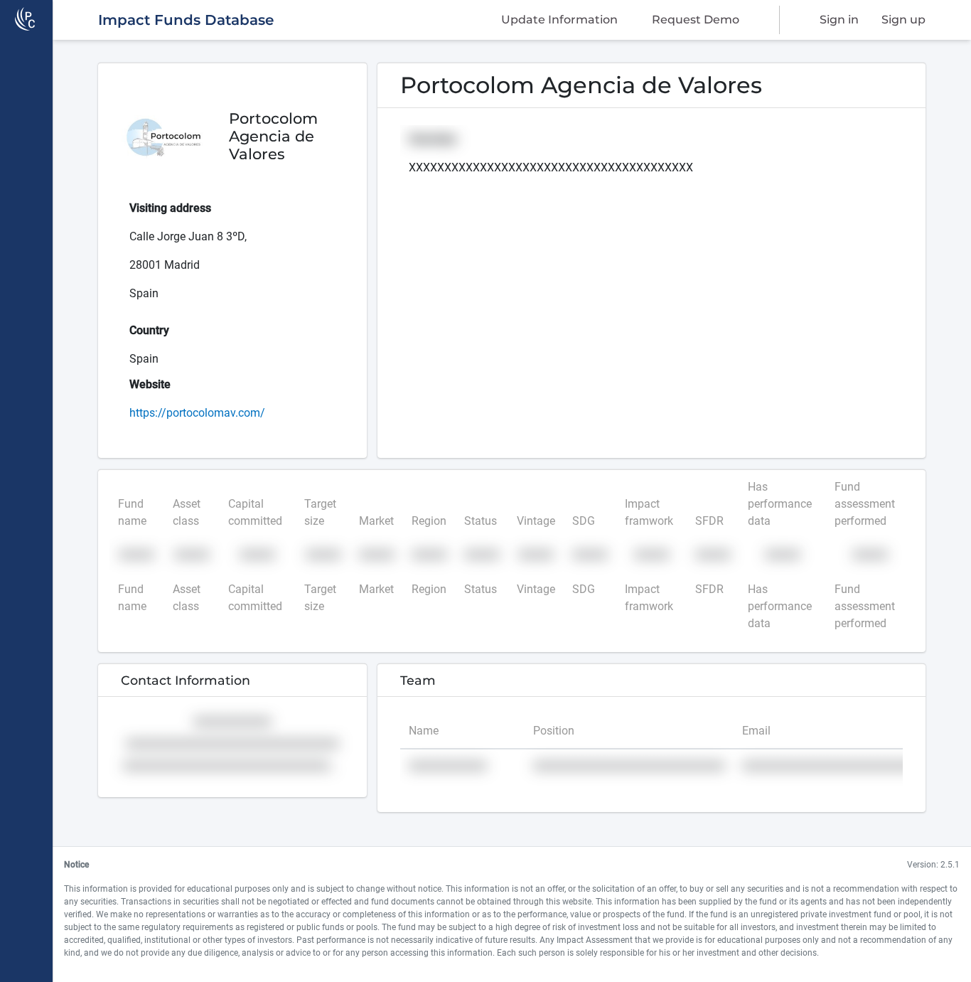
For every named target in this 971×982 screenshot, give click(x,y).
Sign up (903, 19)
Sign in (839, 19)
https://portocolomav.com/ (197, 413)
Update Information (559, 19)
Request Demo (695, 19)
